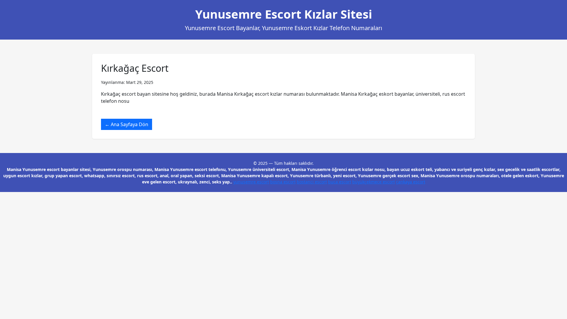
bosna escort (283, 182)
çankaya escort (410, 182)
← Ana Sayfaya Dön (126, 124)
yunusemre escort (251, 182)
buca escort (339, 182)
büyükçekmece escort (373, 182)
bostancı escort (312, 182)
